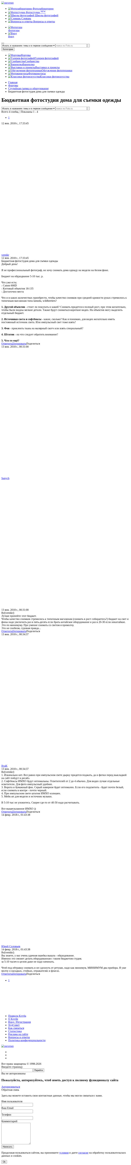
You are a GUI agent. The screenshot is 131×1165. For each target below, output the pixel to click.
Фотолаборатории (43, 8)
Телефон (6, 1114)
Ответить (6, 343)
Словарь (26, 18)
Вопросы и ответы (44, 21)
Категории (8, 49)
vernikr (5, 254)
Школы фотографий (46, 15)
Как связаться (16, 1028)
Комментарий (9, 1121)
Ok (4, 1162)
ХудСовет (14, 1025)
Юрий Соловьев (10, 946)
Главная (12, 82)
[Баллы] (65, 1010)
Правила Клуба (17, 1015)
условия (64, 1152)
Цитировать (19, 343)
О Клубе (13, 1018)
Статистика (15, 1031)
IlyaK (4, 765)
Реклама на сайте (18, 1034)
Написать (7, 1146)
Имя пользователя (11, 1101)
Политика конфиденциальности (27, 1040)
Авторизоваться (10, 1086)
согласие (83, 1152)
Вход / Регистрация (19, 1022)
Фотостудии (35, 12)
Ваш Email (7, 1108)
